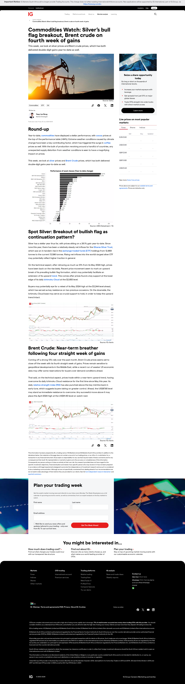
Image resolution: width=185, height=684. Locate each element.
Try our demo (86, 590)
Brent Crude (72, 160)
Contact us (136, 574)
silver (51, 160)
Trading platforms (88, 570)
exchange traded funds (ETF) (76, 250)
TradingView (85, 577)
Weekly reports (112, 577)
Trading (67, 14)
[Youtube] (148, 609)
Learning (114, 14)
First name (38, 502)
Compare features (88, 587)
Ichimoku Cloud (52, 279)
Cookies (82, 607)
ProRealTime (86, 584)
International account (63, 574)
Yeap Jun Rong (41, 114)
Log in (154, 8)
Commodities (33, 105)
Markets (33, 570)
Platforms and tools (79, 14)
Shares (132, 127)
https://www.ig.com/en (92, 4)
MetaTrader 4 (86, 580)
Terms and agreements (50, 607)
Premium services (62, 577)
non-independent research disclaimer (98, 472)
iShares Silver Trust (102, 247)
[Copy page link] (92, 105)
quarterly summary (34, 474)
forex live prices (133, 180)
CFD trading (60, 570)
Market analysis (102, 14)
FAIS (61, 607)
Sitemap (36, 607)
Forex (123, 127)
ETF (42, 105)
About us (91, 14)
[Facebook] (99, 105)
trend (54, 276)
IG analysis (110, 570)
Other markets (36, 584)
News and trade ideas (114, 574)
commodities (48, 135)
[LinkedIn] (112, 105)
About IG (74, 607)
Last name (76, 502)
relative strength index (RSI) (46, 385)
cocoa (99, 135)
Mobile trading (86, 574)
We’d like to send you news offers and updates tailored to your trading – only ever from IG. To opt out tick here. (51, 526)
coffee (107, 142)
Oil (48, 105)
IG (31, 607)
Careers (134, 677)
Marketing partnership (147, 677)
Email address (39, 513)
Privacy (67, 607)
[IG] (30, 14)
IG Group (126, 677)
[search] (155, 14)
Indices (142, 127)
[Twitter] (105, 105)
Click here (143, 577)
